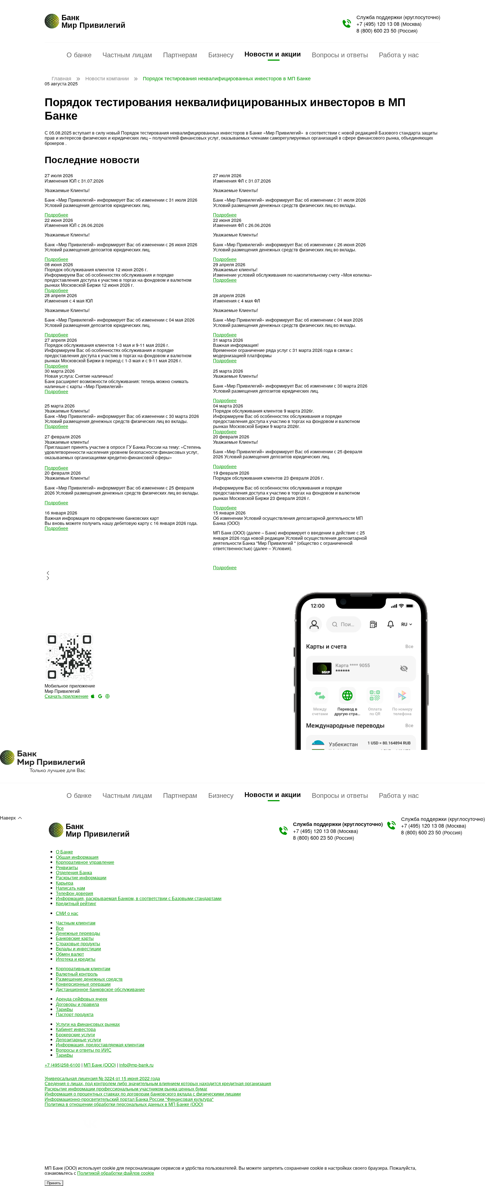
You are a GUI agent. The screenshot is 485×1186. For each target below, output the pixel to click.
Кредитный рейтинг (76, 903)
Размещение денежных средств (89, 979)
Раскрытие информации (81, 877)
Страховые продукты (78, 943)
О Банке (64, 851)
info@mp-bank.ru (136, 1065)
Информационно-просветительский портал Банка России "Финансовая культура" (129, 1099)
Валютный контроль (77, 974)
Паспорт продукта (74, 1014)
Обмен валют (70, 954)
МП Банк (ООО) (100, 1065)
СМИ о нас (67, 913)
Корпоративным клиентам (83, 968)
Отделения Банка (74, 872)
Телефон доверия (74, 893)
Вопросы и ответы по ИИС (83, 1050)
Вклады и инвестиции (78, 948)
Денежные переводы (78, 933)
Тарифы (64, 1009)
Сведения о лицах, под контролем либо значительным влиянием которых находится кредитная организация (158, 1083)
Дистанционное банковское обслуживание (100, 989)
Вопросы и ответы (340, 54)
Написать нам (70, 888)
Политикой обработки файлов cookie (115, 1173)
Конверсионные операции (83, 984)
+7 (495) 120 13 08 (377, 23)
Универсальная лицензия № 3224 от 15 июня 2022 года (102, 1078)
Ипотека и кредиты (75, 959)
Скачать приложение (66, 696)
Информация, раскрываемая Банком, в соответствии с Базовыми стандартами (138, 898)
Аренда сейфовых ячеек (81, 999)
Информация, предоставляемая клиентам (100, 1044)
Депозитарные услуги (78, 1039)
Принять (54, 1183)
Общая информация (77, 857)
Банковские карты (75, 938)
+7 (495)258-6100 (62, 1065)
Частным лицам (127, 54)
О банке (79, 54)
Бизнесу (221, 54)
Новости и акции (272, 53)
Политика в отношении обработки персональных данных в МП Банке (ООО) (124, 1104)
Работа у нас (399, 54)
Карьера (64, 883)
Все (60, 928)
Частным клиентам (75, 922)
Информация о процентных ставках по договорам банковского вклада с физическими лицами (143, 1094)
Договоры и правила (77, 1004)
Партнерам (180, 54)
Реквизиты (67, 867)
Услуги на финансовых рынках (88, 1024)
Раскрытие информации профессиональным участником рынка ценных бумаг (126, 1088)
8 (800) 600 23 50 (376, 30)
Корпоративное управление (85, 862)
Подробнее (56, 214)
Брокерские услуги (75, 1034)
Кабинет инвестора (76, 1029)
